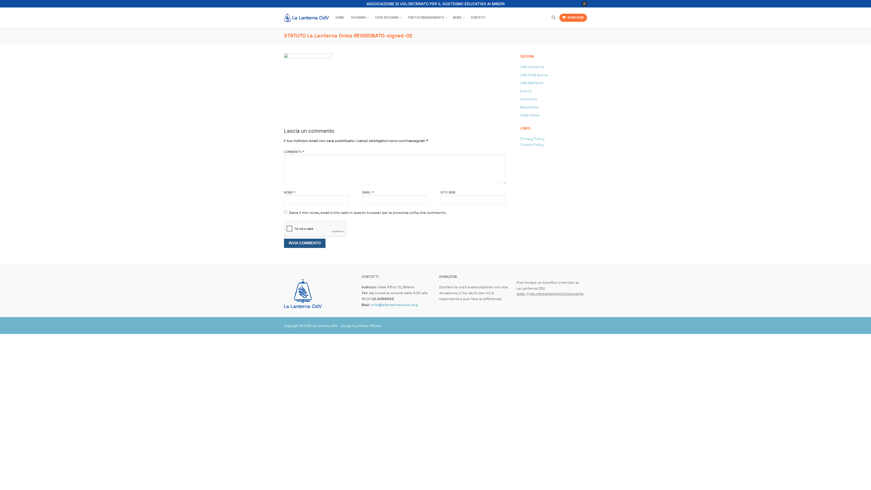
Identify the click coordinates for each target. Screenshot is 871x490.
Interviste (528, 99)
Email (368, 192)
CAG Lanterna (532, 66)
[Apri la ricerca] (554, 18)
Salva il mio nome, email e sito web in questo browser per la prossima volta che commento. (368, 212)
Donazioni (575, 18)
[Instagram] (584, 3)
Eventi (525, 91)
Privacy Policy (532, 138)
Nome (289, 192)
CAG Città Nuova (534, 75)
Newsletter (529, 107)
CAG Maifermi (531, 83)
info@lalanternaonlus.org (394, 304)
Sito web (447, 192)
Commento (294, 152)
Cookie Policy (531, 144)
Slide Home (529, 115)
